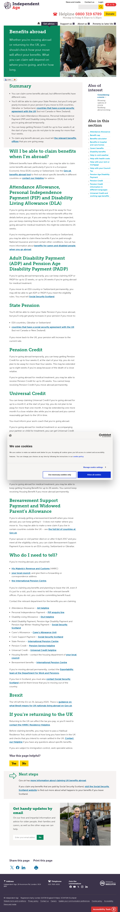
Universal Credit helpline (43, 650)
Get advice (48, 23)
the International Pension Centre (29, 580)
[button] (10, 79)
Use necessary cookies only (59, 475)
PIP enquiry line (56, 612)
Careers (53, 901)
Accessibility (108, 901)
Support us (66, 23)
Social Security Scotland (41, 296)
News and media (73, 2)
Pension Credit (96, 181)
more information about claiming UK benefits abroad (58, 780)
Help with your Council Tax (100, 169)
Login (100, 2)
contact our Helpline (33, 178)
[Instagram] (82, 888)
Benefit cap (95, 135)
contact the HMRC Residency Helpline (29, 725)
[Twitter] (78, 888)
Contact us (89, 2)
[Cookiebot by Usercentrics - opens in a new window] (100, 435)
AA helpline (43, 608)
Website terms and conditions (15, 901)
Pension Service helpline (42, 645)
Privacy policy (33, 901)
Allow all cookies (94, 475)
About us (82, 23)
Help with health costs (100, 158)
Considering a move (103, 96)
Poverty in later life (103, 23)
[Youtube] (74, 888)
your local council (21, 573)
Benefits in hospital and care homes (98, 143)
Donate (110, 13)
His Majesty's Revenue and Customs (31, 568)
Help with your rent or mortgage (99, 163)
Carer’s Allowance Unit (44, 632)
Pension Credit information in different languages (98, 187)
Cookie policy (97, 901)
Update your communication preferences (74, 901)
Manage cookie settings (93, 467)
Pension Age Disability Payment (99, 175)
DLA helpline (47, 616)
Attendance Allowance (100, 132)
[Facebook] (71, 888)
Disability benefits (98, 152)
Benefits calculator (98, 138)
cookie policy (78, 456)
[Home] (21, 6)
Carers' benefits (97, 148)
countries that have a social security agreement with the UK (43, 327)
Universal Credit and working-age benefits (99, 194)
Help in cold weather (99, 155)
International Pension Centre (43, 641)
